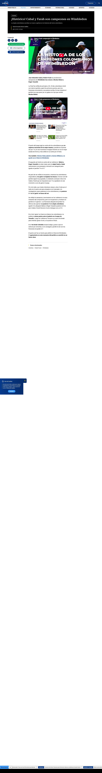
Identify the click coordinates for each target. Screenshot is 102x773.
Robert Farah (38, 248)
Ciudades (71, 7)
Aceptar (12, 391)
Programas (90, 3)
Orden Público (12, 7)
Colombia (31, 248)
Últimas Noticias (4, 767)
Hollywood (24, 767)
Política (23, 7)
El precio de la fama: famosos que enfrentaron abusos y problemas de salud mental (46, 767)
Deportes (81, 7)
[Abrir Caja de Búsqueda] (99, 3)
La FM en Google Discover (17, 51)
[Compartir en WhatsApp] (16, 40)
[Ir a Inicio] (5, 3)
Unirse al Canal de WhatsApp (17, 44)
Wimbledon (46, 248)
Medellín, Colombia (72, 767)
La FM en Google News (17, 48)
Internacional (60, 7)
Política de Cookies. (10, 388)
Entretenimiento (35, 7)
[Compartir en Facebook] (9, 40)
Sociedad (91, 7)
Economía (48, 7)
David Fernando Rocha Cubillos (20, 26)
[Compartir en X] (12, 40)
